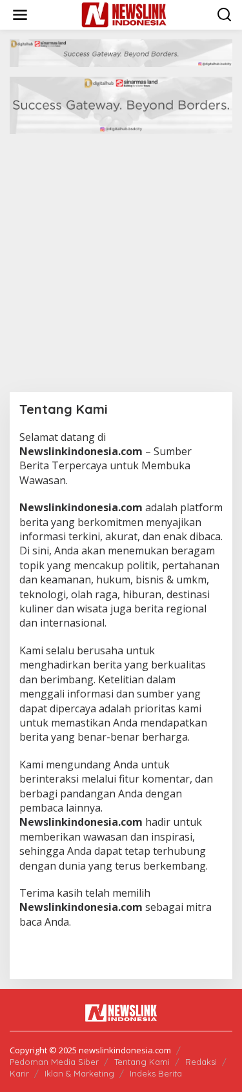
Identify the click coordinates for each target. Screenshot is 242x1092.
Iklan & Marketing (79, 1073)
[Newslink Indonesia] (123, 14)
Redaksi (201, 1062)
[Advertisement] (121, 264)
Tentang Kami (142, 1062)
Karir (19, 1073)
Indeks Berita (156, 1073)
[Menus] (20, 15)
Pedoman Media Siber (54, 1062)
